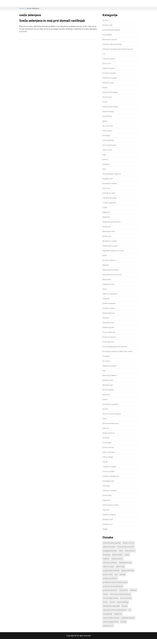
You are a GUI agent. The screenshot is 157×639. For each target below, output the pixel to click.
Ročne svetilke (108, 390)
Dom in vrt (106, 63)
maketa (106, 558)
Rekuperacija (107, 385)
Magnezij (106, 212)
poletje (122, 574)
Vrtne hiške (107, 495)
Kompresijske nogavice (111, 174)
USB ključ (106, 486)
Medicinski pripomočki (111, 222)
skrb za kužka (125, 598)
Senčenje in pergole (110, 404)
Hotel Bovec (107, 116)
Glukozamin (107, 97)
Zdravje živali (107, 519)
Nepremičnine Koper (110, 270)
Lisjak (104, 207)
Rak (103, 370)
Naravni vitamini (109, 260)
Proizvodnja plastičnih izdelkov (114, 346)
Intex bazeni (107, 130)
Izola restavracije (109, 145)
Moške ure (106, 236)
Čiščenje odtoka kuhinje (112, 44)
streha (112, 602)
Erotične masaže (109, 73)
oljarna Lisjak (108, 566)
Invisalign (106, 135)
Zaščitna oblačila (109, 514)
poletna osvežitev (110, 578)
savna (105, 594)
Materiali (106, 217)
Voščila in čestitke (109, 490)
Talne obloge (107, 457)
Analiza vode (107, 25)
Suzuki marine (108, 447)
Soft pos (105, 428)
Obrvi (104, 289)
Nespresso (106, 279)
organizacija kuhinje (111, 570)
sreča (105, 602)
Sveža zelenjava (108, 452)
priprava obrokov (110, 590)
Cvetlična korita (108, 58)
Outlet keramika (108, 303)
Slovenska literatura (110, 423)
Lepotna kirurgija (109, 198)
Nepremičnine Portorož (112, 274)
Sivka (104, 418)
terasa (124, 606)
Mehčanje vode (108, 231)
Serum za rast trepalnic (111, 414)
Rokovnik (106, 394)
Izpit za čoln (107, 150)
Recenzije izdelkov (109, 375)
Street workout (108, 433)
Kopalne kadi (107, 178)
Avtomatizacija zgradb (111, 30)
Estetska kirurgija (109, 78)
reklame (133, 590)
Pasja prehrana (108, 313)
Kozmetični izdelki (109, 183)
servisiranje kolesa (110, 598)
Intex (121, 551)
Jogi (104, 154)
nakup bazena (117, 558)
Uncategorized (108, 481)
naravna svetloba (110, 562)
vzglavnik (118, 614)
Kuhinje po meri (108, 193)
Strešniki (105, 438)
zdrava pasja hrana (110, 622)
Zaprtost (105, 510)
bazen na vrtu (128, 543)
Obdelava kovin (108, 284)
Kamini (105, 159)
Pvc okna (106, 361)
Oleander (106, 298)
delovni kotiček (109, 547)
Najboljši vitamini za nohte (113, 250)
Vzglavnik (106, 500)
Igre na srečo (107, 126)
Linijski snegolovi (109, 202)
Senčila (105, 409)
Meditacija (106, 226)
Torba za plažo (108, 471)
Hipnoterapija (108, 111)
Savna (104, 399)
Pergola (105, 318)
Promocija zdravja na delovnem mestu (117, 351)
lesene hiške (117, 554)
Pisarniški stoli (108, 322)
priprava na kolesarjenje (113, 586)
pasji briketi (107, 574)
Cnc (103, 54)
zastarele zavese (127, 618)
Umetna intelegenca (110, 476)
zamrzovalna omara (111, 618)
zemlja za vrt (108, 625)
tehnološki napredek (111, 606)
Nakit (104, 255)
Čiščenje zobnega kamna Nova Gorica (117, 49)
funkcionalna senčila (125, 547)
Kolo (104, 169)
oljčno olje (120, 566)
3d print (105, 20)
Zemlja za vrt (107, 524)
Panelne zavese (108, 308)
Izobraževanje (108, 140)
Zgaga (105, 529)
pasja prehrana (127, 570)
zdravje (123, 622)
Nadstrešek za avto (110, 246)
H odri (104, 102)
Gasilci (104, 87)
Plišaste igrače (108, 327)
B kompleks (107, 34)
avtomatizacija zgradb (112, 543)
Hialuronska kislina (110, 106)
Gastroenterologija (110, 92)
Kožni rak (106, 188)
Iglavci (104, 121)
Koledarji (105, 164)
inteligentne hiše (110, 551)
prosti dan (123, 590)
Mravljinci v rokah (109, 241)
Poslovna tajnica (108, 337)
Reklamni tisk (107, 380)
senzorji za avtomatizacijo (120, 594)
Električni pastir (108, 68)
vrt (130, 610)
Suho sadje (106, 442)
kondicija (106, 554)
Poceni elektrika (108, 332)
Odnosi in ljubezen (109, 294)
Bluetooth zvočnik (109, 39)
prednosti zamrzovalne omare (115, 582)
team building (122, 602)
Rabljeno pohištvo (109, 366)
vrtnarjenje (107, 614)
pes (116, 574)
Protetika (106, 356)
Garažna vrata (108, 82)
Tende (105, 462)
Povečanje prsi (108, 342)
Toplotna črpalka (109, 466)
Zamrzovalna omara (110, 505)
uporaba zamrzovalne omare (114, 610)
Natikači (105, 265)
